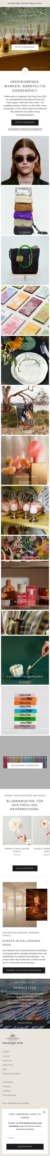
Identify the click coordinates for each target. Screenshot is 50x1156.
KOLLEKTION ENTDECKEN (25, 765)
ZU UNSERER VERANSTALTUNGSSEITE (25, 129)
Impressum (7, 1060)
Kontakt (6, 1051)
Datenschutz (8, 1065)
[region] (25, 39)
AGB (5, 1069)
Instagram (7, 1086)
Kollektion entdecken (25, 282)
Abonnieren (25, 1146)
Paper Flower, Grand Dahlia (17, 850)
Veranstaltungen (9, 1095)
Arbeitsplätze (8, 1082)
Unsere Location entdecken (24, 970)
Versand (6, 1056)
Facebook (7, 1091)
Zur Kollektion (25, 182)
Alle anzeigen (25, 868)
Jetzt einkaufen (25, 47)
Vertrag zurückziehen (11, 1073)
